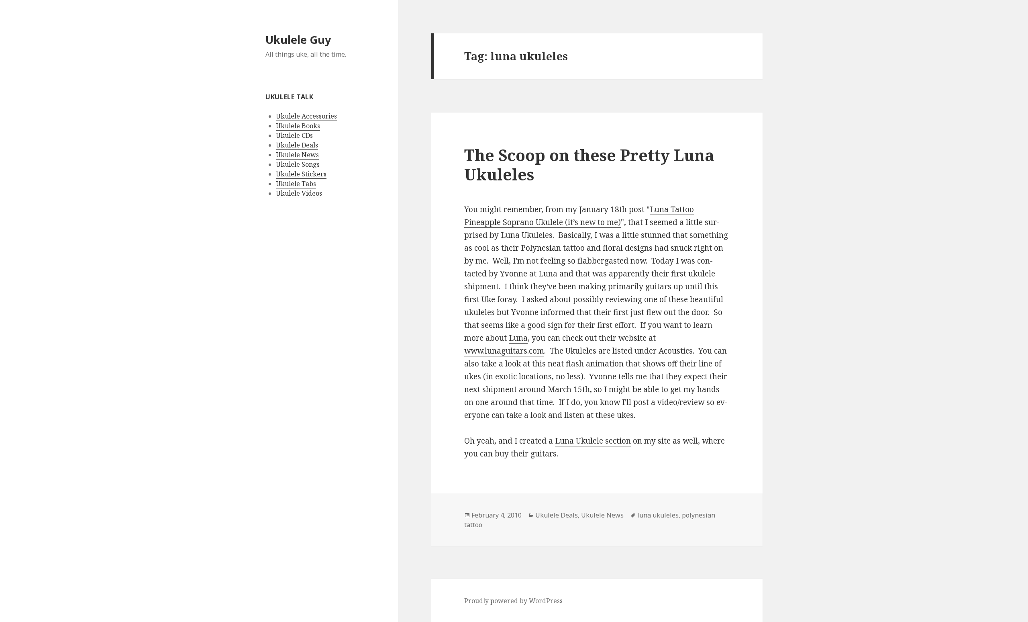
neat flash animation (586, 363)
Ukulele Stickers (301, 174)
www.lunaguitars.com (504, 351)
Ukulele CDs (294, 135)
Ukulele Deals (297, 145)
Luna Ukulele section (593, 441)
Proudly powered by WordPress (513, 600)
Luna (546, 273)
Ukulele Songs (298, 164)
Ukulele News (297, 154)
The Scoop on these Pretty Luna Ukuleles (589, 164)
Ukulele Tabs (296, 183)
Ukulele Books (298, 125)
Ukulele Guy (298, 39)
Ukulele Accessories (306, 116)
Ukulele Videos (299, 193)
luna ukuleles (658, 515)
